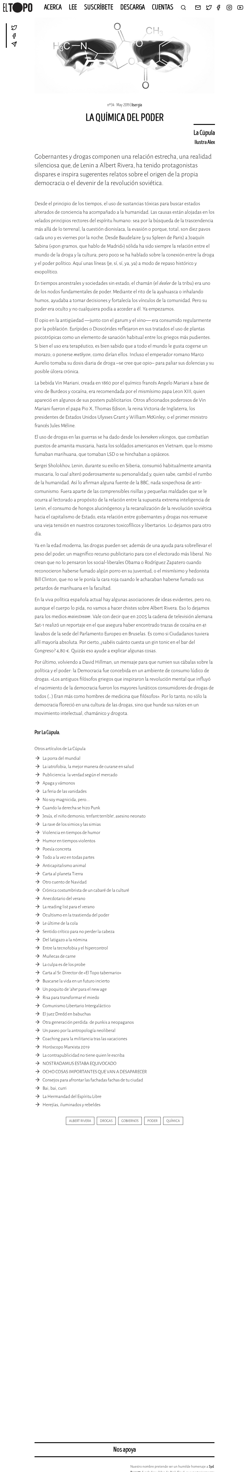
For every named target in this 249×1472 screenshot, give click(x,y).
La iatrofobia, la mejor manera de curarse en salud (88, 766)
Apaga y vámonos (59, 783)
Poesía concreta (57, 849)
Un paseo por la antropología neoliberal (79, 1030)
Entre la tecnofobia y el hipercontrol (75, 948)
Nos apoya (124, 1450)
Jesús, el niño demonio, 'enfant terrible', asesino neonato (94, 816)
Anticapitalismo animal (64, 865)
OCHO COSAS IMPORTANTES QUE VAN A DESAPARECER (95, 1072)
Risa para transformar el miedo (71, 997)
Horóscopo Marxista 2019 (66, 1047)
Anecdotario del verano (64, 898)
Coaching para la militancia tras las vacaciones (85, 1039)
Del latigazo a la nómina (65, 940)
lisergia (137, 104)
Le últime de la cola (60, 923)
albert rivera (80, 1121)
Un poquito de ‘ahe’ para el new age (75, 989)
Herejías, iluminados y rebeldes (71, 1105)
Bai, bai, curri (55, 1088)
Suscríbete (98, 7)
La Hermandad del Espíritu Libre (72, 1096)
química (173, 1121)
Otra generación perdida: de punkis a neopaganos (88, 1022)
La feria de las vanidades (65, 791)
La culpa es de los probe (64, 964)
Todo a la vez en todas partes (68, 857)
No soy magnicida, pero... (66, 799)
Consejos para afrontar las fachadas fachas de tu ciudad (93, 1080)
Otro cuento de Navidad (65, 882)
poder (152, 1121)
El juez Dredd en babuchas (67, 1014)
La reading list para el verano (69, 907)
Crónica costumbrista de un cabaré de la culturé (86, 890)
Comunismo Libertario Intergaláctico (77, 1006)
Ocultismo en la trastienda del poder (76, 915)
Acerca (53, 7)
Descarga (132, 7)
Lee (73, 7)
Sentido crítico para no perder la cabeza (79, 931)
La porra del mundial (61, 758)
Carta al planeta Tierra (63, 874)
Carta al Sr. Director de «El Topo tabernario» (82, 973)
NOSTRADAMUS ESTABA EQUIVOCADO (79, 1063)
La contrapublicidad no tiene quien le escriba (83, 1055)
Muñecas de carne (59, 956)
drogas (106, 1121)
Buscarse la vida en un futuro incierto (76, 981)
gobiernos (130, 1121)
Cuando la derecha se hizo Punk (71, 808)
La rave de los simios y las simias (72, 824)
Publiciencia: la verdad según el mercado (80, 775)
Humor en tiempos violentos (69, 841)
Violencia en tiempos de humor (71, 832)
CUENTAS (162, 7)
